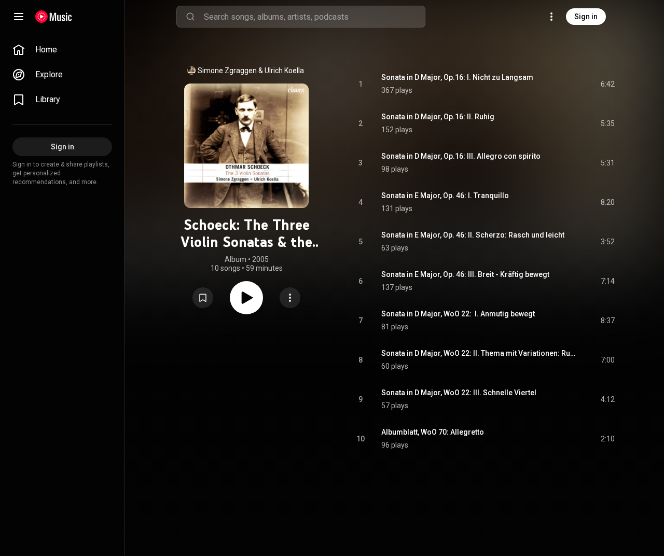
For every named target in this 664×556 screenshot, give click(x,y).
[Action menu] (290, 297)
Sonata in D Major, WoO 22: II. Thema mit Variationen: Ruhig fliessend (479, 353)
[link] (62, 49)
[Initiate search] (190, 16)
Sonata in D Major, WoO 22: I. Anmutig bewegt (458, 314)
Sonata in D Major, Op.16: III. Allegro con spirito (461, 156)
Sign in (586, 16)
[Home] (53, 16)
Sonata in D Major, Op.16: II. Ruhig (437, 117)
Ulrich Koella (284, 70)
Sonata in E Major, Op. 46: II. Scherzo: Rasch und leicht (472, 235)
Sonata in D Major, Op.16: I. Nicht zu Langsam (457, 77)
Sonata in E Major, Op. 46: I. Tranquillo (445, 195)
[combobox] (314, 16)
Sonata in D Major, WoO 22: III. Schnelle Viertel (458, 392)
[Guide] (18, 16)
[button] (202, 297)
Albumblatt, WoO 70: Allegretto (432, 432)
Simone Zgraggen (227, 70)
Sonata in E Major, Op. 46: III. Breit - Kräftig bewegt (465, 274)
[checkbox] (607, 84)
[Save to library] (203, 297)
